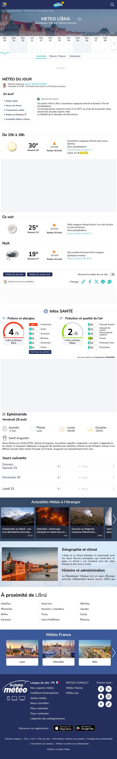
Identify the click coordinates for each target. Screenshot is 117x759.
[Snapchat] (101, 697)
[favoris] (79, 19)
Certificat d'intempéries (44, 693)
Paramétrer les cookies (42, 744)
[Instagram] (109, 697)
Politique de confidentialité (99, 738)
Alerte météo (38, 698)
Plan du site (43, 738)
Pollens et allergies (21, 318)
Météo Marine (74, 688)
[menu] (4, 4)
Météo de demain (14, 274)
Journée (41, 56)
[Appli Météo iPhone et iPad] (63, 728)
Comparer (75, 56)
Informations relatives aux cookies (68, 738)
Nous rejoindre (39, 708)
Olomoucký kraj (41, 11)
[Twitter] (109, 689)
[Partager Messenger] (103, 282)
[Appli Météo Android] (85, 728)
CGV (33, 738)
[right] (114, 43)
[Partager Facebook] (90, 282)
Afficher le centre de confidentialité (72, 744)
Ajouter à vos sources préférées (21, 281)
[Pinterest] (101, 704)
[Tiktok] (109, 704)
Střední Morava (29, 11)
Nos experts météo (42, 688)
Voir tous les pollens (40, 351)
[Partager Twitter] (96, 282)
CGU (26, 738)
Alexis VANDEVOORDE (36, 84)
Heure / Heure (57, 56)
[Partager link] (83, 282)
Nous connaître (39, 703)
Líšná (51, 11)
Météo (3, 11)
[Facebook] (101, 689)
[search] (112, 4)
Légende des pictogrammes (47, 718)
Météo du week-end (39, 274)
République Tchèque (14, 11)
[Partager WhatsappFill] (110, 282)
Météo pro (72, 693)
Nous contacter (39, 713)
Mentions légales (13, 738)
